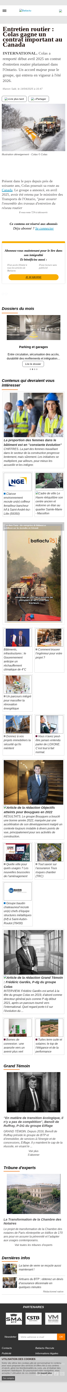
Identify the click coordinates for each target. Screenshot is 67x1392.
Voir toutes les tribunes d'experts (34, 1244)
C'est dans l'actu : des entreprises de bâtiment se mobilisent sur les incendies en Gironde (25, 525)
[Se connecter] (60, 10)
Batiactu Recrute (44, 1348)
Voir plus (34, 1150)
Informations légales (46, 1353)
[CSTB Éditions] (34, 1318)
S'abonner (33, 1154)
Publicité (6, 1353)
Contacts (7, 1348)
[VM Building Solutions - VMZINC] (53, 1318)
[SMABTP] (14, 1318)
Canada (7, 190)
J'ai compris (8, 1378)
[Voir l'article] (60, 526)
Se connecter (44, 228)
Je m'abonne (33, 277)
